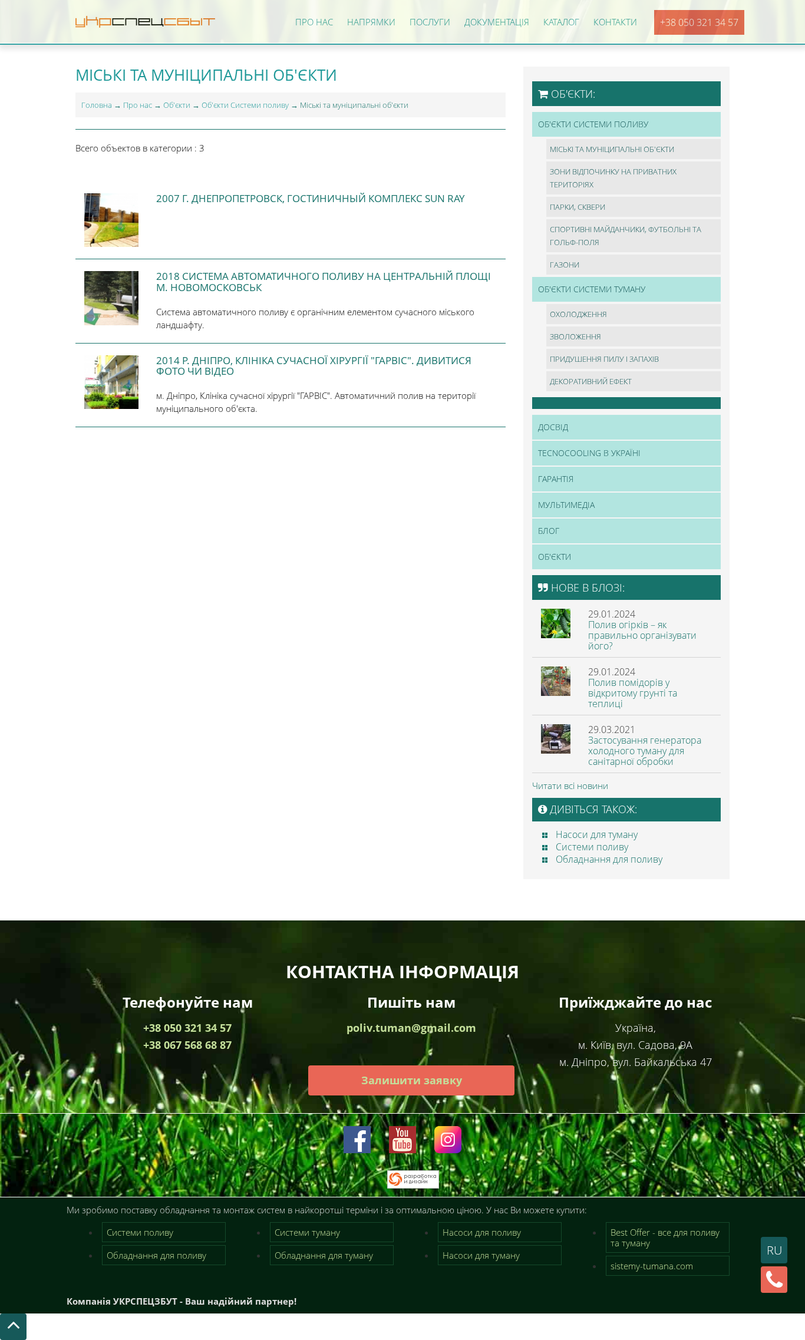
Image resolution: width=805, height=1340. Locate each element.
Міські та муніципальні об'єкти (612, 149)
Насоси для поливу (482, 1232)
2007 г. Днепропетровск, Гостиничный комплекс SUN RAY (310, 198)
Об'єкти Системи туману (591, 289)
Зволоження (575, 336)
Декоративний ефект (591, 381)
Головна (96, 105)
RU (774, 1250)
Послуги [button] (430, 22)
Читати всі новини (570, 785)
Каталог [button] (561, 22)
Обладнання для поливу (609, 859)
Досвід (553, 427)
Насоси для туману (597, 834)
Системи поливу (592, 846)
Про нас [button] (314, 22)
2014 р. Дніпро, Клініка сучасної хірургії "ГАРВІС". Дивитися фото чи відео (313, 366)
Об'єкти (176, 105)
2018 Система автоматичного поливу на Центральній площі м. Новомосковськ (323, 281)
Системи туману (307, 1232)
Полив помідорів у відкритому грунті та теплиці (632, 693)
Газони (564, 264)
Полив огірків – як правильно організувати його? (642, 635)
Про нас (137, 105)
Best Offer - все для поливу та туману (665, 1237)
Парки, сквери (577, 207)
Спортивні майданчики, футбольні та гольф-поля (625, 235)
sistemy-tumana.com (652, 1266)
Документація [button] (496, 22)
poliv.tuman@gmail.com (411, 1028)
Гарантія (555, 478)
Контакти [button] (615, 22)
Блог (548, 530)
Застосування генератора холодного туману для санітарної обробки (644, 751)
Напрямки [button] (371, 22)
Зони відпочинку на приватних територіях (613, 178)
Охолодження (578, 314)
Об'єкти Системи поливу (245, 105)
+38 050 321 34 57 (699, 22)
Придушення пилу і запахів (604, 359)
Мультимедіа (566, 504)
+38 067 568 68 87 (187, 1045)
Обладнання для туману (324, 1255)
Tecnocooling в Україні (589, 452)
